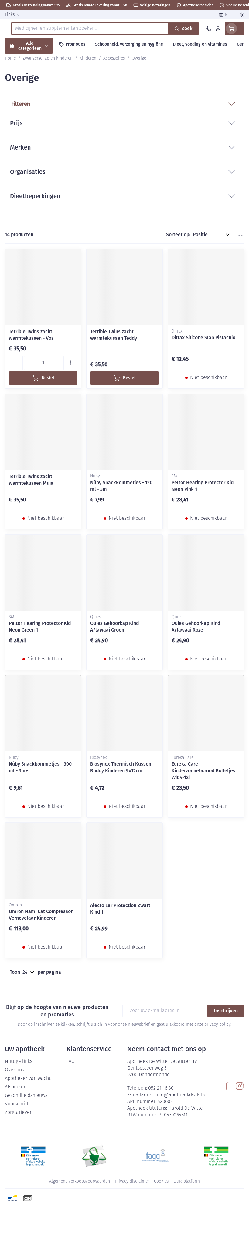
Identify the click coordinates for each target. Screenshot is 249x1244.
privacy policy (217, 1024)
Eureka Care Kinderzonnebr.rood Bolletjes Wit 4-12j (203, 770)
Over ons (14, 1070)
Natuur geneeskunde (39, 144)
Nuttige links (18, 1061)
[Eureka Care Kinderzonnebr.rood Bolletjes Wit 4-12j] (206, 713)
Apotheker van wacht (28, 1078)
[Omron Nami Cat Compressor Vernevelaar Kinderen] (43, 861)
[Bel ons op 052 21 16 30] (208, 29)
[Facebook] (226, 1086)
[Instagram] (239, 1086)
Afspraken (15, 1087)
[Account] (218, 29)
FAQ (71, 1061)
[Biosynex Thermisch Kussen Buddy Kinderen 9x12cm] (124, 713)
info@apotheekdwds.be (180, 1095)
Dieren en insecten (39, 172)
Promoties (16, 58)
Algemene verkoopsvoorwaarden (79, 1181)
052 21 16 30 (161, 1088)
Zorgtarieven (18, 1112)
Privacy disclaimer (132, 1181)
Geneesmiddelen (39, 186)
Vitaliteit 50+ (39, 130)
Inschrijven (226, 1011)
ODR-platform (186, 1181)
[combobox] (89, 28)
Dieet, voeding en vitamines (39, 94)
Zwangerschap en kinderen (39, 114)
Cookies (161, 1181)
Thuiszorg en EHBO (39, 158)
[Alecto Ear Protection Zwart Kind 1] (124, 861)
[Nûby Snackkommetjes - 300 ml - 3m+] (43, 713)
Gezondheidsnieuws (26, 1095)
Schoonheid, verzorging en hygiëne (39, 75)
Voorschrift (17, 1104)
